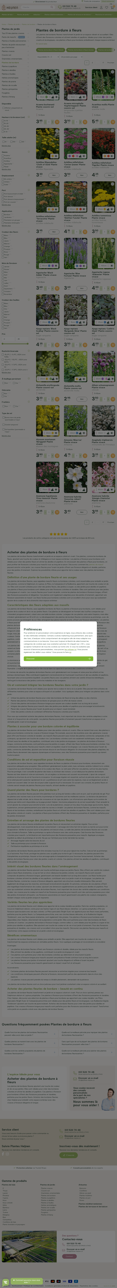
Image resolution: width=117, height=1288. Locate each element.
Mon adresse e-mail (45, 47)
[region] (58, 644)
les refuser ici (70, 649)
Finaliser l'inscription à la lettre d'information (58, 60)
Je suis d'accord (47, 55)
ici (70, 652)
